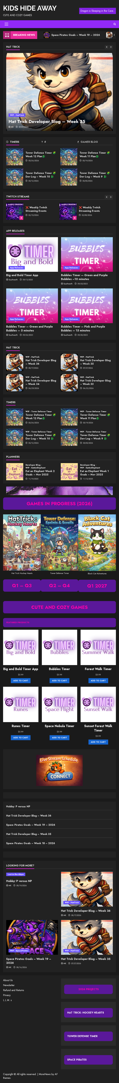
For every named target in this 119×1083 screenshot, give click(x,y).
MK (12, 127)
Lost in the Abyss (16, 874)
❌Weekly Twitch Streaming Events (68, 211)
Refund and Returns (13, 990)
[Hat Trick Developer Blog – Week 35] (59, 92)
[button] (6, 24)
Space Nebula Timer (59, 726)
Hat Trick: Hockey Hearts (85, 1012)
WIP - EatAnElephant (35, 468)
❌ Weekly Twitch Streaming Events (14, 211)
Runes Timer (21, 726)
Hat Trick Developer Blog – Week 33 (69, 382)
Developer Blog (33, 465)
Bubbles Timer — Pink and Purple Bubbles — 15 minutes (83, 329)
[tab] (24, 142)
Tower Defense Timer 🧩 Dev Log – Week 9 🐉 (68, 177)
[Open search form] (115, 24)
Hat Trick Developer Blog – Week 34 (14, 382)
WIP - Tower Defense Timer (39, 411)
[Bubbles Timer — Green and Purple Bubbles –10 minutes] (87, 254)
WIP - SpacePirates (19, 950)
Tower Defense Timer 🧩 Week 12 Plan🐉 (14, 156)
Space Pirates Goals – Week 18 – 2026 (30, 843)
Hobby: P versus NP (18, 806)
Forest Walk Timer (98, 669)
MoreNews (45, 1074)
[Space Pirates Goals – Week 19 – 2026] (32, 937)
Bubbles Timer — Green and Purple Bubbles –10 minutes (84, 277)
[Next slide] (111, 47)
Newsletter (9, 985)
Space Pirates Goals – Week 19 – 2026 (57, 35)
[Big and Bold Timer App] (32, 254)
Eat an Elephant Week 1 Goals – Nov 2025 (69, 471)
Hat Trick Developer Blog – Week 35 (47, 121)
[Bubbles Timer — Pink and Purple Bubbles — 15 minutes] (87, 305)
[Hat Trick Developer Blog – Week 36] (87, 889)
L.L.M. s (7, 1000)
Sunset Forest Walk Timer (98, 728)
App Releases (16, 267)
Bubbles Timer (59, 669)
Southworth (13, 279)
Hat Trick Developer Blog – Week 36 (14, 362)
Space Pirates (77, 1059)
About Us (8, 980)
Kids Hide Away (30, 8)
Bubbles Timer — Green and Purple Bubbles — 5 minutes (29, 329)
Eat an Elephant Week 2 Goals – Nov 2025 (14, 471)
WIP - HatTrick (17, 115)
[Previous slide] (107, 47)
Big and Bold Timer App (22, 275)
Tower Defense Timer (82, 1036)
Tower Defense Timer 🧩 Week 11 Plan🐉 (68, 156)
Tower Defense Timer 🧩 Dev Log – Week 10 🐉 (14, 177)
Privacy (7, 995)
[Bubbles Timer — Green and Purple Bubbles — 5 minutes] (32, 305)
